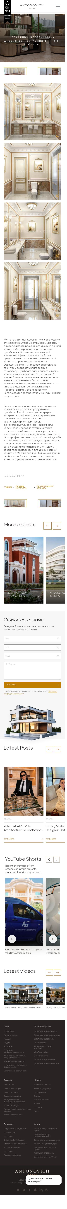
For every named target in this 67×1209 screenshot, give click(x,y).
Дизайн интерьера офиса (45, 1060)
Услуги (37, 1124)
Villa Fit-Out (9, 1085)
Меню (6, 1027)
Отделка (8, 1080)
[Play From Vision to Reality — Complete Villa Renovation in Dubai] (24, 912)
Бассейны (8, 1136)
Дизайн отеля (40, 1043)
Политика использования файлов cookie (15, 1066)
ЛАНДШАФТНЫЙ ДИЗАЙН (15, 1129)
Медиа (7, 1043)
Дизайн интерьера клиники (46, 1063)
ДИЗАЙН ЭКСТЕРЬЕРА (44, 1039)
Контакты (8, 1047)
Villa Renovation (41, 1052)
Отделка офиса (11, 1092)
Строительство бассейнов (15, 1144)
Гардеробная (40, 1092)
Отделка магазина (12, 1096)
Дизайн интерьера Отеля (45, 1157)
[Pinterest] (46, 1189)
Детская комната (42, 1100)
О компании (9, 1031)
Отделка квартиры (12, 1089)
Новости (7, 1039)
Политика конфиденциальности (14, 1051)
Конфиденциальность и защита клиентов (14, 1057)
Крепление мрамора (13, 1115)
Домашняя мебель (42, 1085)
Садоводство (10, 1133)
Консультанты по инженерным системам (14, 1101)
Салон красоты (41, 1056)
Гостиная (38, 1107)
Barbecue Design (11, 1106)
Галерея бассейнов (12, 1155)
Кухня (36, 1111)
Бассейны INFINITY (12, 1148)
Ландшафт (8, 1124)
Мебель (37, 1080)
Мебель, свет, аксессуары (45, 1144)
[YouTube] (18, 1189)
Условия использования (14, 1062)
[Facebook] (29, 1189)
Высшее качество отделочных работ (42, 1135)
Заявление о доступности (15, 1071)
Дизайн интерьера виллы (45, 1031)
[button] (47, 526)
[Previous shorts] (49, 860)
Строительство (10, 1035)
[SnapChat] (35, 1189)
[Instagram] (23, 1189)
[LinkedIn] (41, 1189)
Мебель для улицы (42, 1089)
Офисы (37, 1096)
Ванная (37, 1104)
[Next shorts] (56, 860)
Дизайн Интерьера (42, 1027)
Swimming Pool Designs (14, 1140)
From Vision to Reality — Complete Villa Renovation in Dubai (23, 951)
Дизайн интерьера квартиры (47, 1035)
